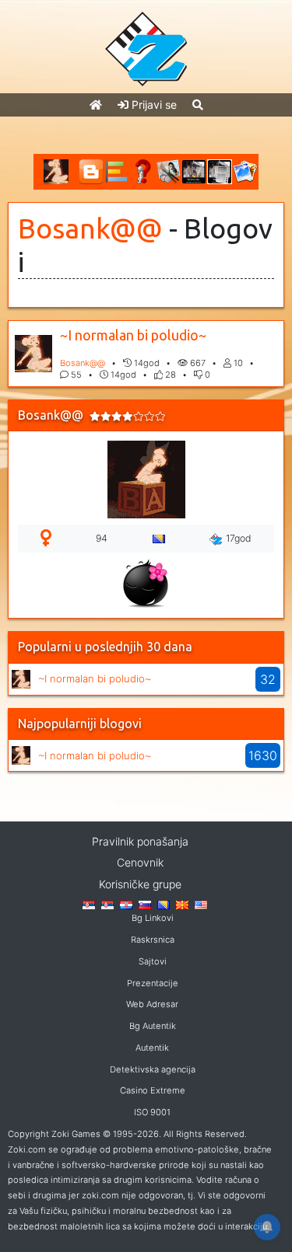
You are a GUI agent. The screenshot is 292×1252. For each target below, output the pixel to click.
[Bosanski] (163, 904)
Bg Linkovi (153, 917)
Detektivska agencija (152, 1069)
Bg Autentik (152, 1025)
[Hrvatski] (126, 904)
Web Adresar (152, 1004)
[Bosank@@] (21, 677)
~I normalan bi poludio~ (133, 335)
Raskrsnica (152, 939)
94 (101, 538)
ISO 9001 (152, 1112)
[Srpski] (107, 904)
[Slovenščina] (145, 904)
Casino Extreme (152, 1090)
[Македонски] (182, 904)
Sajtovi (153, 961)
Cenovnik (140, 862)
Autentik (152, 1047)
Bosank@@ (90, 228)
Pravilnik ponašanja (140, 841)
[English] (201, 904)
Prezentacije (152, 983)
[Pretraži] (197, 104)
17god (239, 538)
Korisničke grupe (140, 884)
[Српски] (89, 904)
